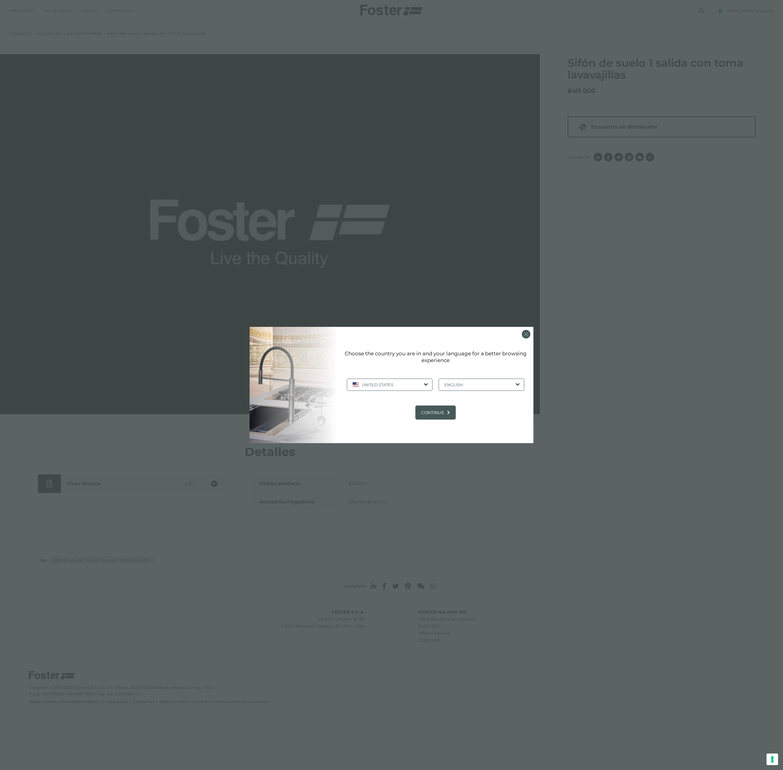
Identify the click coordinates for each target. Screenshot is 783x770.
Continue (432, 412)
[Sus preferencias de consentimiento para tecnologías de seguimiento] (772, 759)
